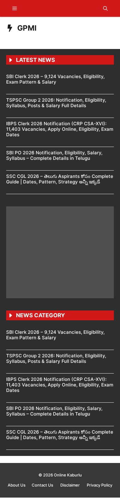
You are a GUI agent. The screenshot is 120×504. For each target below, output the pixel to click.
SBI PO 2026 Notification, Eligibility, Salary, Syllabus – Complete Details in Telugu (54, 155)
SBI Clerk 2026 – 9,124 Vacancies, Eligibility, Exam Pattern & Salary (55, 79)
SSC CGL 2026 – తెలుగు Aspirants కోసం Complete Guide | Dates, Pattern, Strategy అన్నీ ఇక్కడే (59, 179)
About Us (17, 485)
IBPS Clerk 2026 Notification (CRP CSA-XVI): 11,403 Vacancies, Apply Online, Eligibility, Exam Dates (59, 129)
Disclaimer (70, 485)
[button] (105, 8)
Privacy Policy (99, 485)
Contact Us (43, 485)
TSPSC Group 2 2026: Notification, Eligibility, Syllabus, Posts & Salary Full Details (56, 102)
